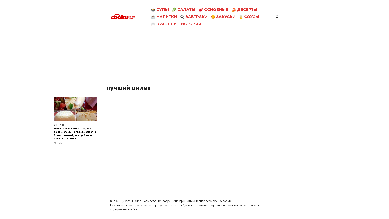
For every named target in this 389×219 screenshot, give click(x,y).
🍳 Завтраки (194, 16)
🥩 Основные (213, 9)
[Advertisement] (194, 56)
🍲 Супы (160, 9)
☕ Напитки (164, 16)
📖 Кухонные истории (176, 24)
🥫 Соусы (249, 16)
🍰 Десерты (244, 9)
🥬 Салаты (183, 9)
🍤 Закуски (223, 16)
